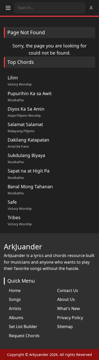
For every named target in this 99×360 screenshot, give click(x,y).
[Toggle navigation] (8, 8)
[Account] (91, 7)
